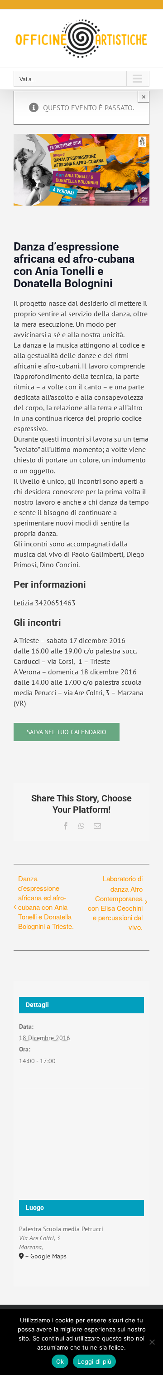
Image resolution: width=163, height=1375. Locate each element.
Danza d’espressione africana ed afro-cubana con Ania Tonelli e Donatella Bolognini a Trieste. (46, 902)
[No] (151, 1341)
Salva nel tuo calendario (66, 732)
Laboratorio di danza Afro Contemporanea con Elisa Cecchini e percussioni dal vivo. (115, 903)
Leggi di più (94, 1361)
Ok (60, 1361)
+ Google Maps (46, 1256)
